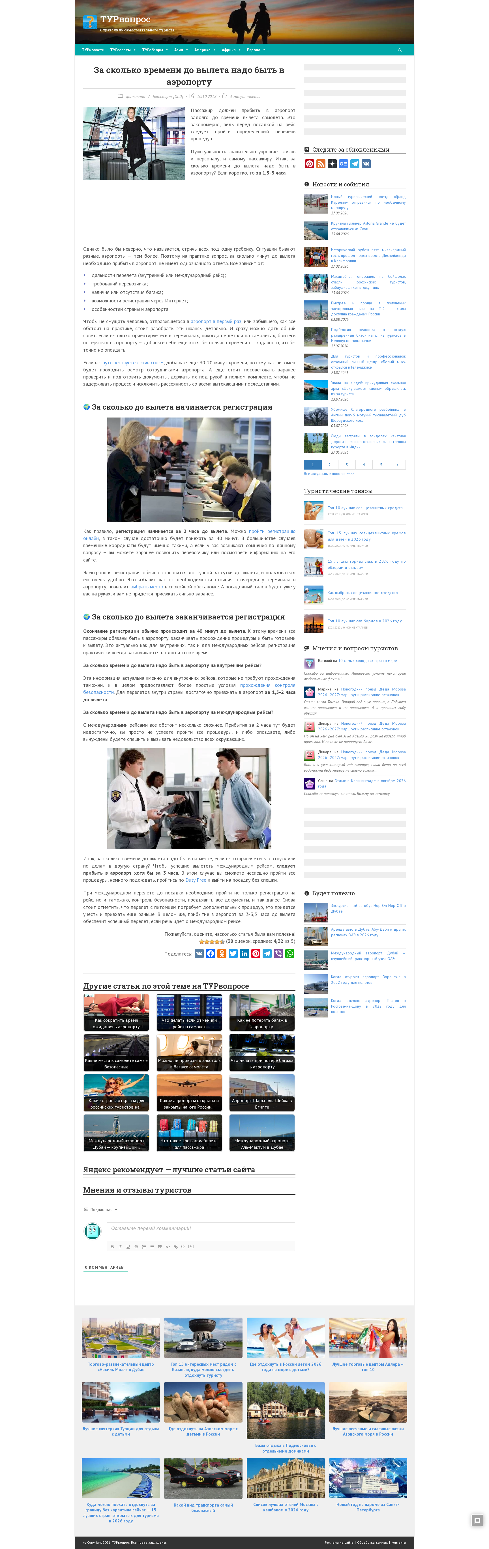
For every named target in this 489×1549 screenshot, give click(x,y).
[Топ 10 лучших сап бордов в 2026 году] (313, 623)
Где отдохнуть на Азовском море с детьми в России (203, 1431)
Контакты (398, 1542)
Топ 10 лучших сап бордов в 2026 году (365, 620)
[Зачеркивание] (136, 1246)
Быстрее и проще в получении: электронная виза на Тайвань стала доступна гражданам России (368, 308)
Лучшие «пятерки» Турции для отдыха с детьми (121, 1431)
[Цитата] (160, 1246)
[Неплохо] (217, 941)
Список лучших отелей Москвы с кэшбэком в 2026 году (285, 1507)
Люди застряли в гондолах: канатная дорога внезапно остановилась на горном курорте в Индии (368, 441)
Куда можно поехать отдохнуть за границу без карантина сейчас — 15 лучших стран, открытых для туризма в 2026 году (121, 1513)
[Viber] (278, 954)
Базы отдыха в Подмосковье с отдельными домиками (285, 1448)
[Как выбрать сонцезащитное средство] (313, 595)
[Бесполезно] (201, 941)
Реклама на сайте (339, 1542)
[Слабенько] (206, 941)
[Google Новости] (343, 164)
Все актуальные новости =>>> (329, 473)
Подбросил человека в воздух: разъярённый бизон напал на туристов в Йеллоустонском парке (368, 335)
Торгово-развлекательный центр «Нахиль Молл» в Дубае (121, 1366)
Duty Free (195, 880)
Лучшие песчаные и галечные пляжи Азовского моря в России (368, 1431)
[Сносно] (212, 941)
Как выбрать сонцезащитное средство (363, 592)
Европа (253, 49)
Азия (178, 49)
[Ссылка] (176, 1246)
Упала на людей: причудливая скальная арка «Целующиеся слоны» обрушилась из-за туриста (368, 388)
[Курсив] (120, 1246)
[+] (191, 1246)
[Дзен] (332, 164)
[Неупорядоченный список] (152, 1246)
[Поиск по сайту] (400, 50)
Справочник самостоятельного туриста (137, 30)
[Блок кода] (168, 1246)
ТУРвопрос (125, 19)
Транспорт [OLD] (167, 96)
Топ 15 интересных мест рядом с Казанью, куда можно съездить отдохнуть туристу (203, 1369)
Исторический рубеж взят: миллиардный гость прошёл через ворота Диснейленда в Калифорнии (368, 255)
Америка (202, 49)
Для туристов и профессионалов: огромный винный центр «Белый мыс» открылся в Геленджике (368, 362)
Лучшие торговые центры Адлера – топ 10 (368, 1366)
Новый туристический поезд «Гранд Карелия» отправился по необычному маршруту (368, 202)
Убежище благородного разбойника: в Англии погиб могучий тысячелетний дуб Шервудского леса (368, 415)
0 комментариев (355, 514)
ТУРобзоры (152, 49)
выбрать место (146, 586)
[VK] (199, 954)
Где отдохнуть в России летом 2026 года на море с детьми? (285, 1366)
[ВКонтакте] (366, 164)
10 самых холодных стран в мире (367, 660)
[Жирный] (112, 1246)
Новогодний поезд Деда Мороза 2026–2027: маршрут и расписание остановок (362, 692)
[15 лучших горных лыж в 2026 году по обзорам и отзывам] (313, 567)
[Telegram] (355, 164)
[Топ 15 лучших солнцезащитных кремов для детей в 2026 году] (313, 538)
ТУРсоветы (120, 49)
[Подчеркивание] (128, 1246)
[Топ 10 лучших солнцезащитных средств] (313, 510)
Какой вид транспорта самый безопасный (203, 1507)
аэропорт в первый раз (216, 321)
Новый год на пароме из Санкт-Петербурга (368, 1507)
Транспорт (135, 96)
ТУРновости (93, 49)
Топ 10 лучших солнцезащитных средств (365, 507)
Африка (229, 49)
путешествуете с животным (133, 362)
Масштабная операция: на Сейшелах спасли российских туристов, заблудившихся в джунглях (368, 282)
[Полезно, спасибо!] (222, 941)
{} (183, 1246)
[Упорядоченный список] (144, 1246)
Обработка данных (372, 1542)
